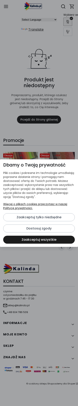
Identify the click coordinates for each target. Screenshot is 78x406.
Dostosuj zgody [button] (39, 228)
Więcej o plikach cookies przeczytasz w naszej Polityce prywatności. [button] (35, 206)
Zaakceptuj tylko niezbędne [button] (39, 217)
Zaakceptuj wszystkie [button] (39, 239)
